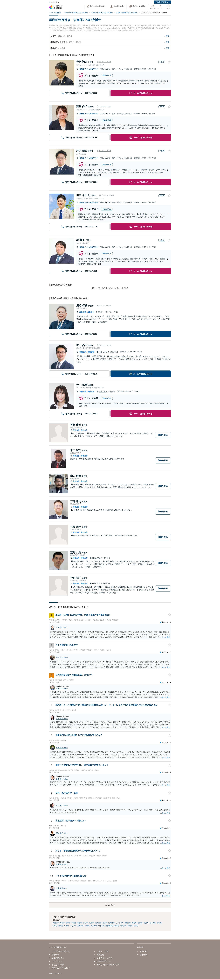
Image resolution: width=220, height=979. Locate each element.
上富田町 (94, 926)
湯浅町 (82, 69)
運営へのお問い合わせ (61, 968)
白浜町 (87, 926)
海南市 (62, 923)
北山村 (130, 926)
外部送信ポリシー (104, 961)
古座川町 (123, 926)
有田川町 (153, 923)
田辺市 (85, 923)
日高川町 (81, 926)
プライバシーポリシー (105, 958)
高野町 (134, 923)
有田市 (74, 923)
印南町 (66, 926)
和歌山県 (82, 312)
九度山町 (128, 923)
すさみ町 (101, 926)
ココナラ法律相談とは (61, 951)
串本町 (136, 926)
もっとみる (110, 905)
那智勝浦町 (109, 926)
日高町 (55, 926)
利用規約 (100, 955)
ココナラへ (55, 2)
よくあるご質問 (58, 965)
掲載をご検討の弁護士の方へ (108, 965)
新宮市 (91, 923)
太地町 (116, 926)
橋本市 (68, 923)
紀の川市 (98, 923)
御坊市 (80, 923)
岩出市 (104, 923)
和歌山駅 (102, 392)
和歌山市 (90, 312)
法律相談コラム (58, 958)
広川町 (146, 923)
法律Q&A (55, 955)
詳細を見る (163, 435)
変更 (167, 36)
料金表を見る (107, 75)
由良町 (60, 926)
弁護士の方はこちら (162, 2)
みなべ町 (73, 926)
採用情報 (143, 955)
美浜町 (159, 923)
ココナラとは (57, 961)
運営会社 (143, 951)
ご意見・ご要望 (103, 951)
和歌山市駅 (103, 352)
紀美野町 (111, 923)
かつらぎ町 (119, 923)
